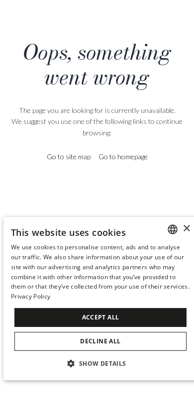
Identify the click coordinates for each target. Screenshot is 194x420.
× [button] (186, 228)
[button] (100, 363)
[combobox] (173, 229)
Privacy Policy (30, 296)
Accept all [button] (100, 317)
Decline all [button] (100, 341)
